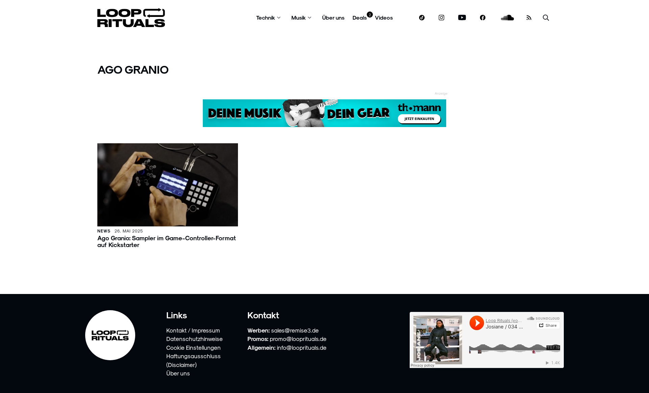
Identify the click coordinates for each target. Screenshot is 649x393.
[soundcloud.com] (508, 18)
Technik (265, 17)
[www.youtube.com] (462, 18)
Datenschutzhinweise (194, 338)
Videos (384, 17)
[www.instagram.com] (441, 18)
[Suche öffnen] (546, 17)
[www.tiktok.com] (422, 17)
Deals (360, 17)
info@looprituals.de (302, 347)
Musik (298, 17)
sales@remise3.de (295, 330)
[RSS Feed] (529, 18)
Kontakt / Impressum (193, 330)
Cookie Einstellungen (193, 347)
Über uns (333, 17)
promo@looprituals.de (298, 338)
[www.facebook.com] (483, 18)
